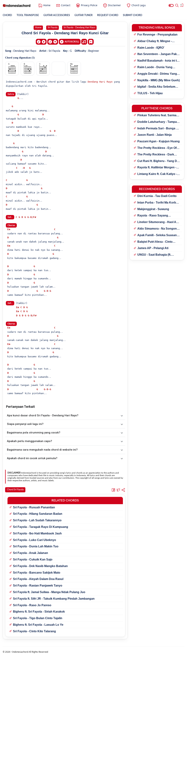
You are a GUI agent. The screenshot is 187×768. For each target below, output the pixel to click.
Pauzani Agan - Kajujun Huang (158, 141)
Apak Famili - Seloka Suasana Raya (157, 235)
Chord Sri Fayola (15, 489)
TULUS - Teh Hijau (150, 93)
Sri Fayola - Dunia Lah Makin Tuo (35, 546)
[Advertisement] (93, 763)
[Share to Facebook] (113, 489)
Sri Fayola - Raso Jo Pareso (32, 605)
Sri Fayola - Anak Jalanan (30, 552)
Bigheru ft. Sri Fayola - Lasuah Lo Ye (38, 624)
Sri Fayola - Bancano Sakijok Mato (36, 572)
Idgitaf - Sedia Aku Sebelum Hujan (156, 87)
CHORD (7, 15)
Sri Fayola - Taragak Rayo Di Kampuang (40, 526)
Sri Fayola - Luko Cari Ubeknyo (34, 540)
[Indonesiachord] (17, 5)
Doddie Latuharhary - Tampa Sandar (157, 122)
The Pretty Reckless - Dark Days (155, 155)
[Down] (41, 42)
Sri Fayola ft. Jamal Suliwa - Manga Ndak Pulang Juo (49, 592)
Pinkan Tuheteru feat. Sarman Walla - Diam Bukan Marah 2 (157, 115)
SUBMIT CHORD (132, 15)
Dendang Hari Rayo (100, 81)
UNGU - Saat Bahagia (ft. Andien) (154, 255)
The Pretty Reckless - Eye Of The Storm (157, 148)
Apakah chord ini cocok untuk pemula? (32, 458)
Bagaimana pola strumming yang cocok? (33, 432)
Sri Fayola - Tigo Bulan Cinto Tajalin (37, 618)
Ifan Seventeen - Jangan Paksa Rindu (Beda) (158, 54)
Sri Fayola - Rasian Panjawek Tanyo (37, 585)
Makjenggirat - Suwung (153, 209)
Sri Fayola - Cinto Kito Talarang (34, 631)
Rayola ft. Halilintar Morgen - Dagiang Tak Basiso (156, 167)
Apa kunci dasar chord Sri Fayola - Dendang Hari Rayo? (42, 415)
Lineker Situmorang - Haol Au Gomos (157, 222)
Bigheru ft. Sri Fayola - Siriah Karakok (39, 611)
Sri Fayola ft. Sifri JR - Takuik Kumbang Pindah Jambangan (54, 598)
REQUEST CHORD (107, 15)
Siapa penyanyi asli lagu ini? (25, 424)
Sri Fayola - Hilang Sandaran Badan (37, 513)
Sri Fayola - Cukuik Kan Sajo (32, 559)
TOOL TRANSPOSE (28, 15)
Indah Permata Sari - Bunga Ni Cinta (158, 128)
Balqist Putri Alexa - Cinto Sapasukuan (155, 242)
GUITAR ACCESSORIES (56, 15)
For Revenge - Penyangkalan (157, 34)
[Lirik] (84, 42)
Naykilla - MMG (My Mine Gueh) (158, 80)
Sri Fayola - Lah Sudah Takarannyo (37, 520)
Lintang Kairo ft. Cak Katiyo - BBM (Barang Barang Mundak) (158, 174)
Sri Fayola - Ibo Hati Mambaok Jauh (37, 533)
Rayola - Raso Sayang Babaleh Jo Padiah (152, 216)
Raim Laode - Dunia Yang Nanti (154, 67)
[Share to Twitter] (118, 489)
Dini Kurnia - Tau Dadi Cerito (157, 196)
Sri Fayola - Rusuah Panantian (34, 507)
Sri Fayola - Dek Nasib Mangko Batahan (40, 566)
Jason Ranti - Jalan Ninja (154, 134)
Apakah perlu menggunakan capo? (29, 441)
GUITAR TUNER (84, 15)
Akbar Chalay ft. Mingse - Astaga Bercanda (154, 41)
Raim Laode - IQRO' (150, 47)
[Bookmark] (91, 41)
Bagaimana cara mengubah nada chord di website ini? (42, 449)
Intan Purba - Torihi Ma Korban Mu (158, 203)
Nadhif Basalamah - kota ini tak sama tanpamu (158, 61)
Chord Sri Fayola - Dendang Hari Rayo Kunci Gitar (65, 33)
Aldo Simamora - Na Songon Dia (157, 229)
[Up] (52, 42)
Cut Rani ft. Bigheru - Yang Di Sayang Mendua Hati (157, 161)
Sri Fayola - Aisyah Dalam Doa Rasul (38, 579)
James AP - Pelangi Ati (152, 248)
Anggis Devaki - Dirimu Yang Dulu (157, 74)
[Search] (177, 5)
